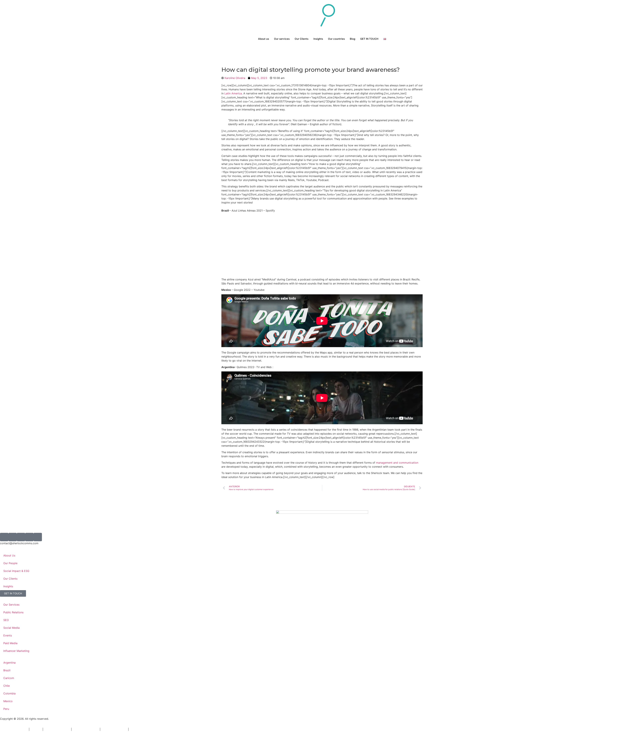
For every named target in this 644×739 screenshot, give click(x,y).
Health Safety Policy (114, 729)
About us (263, 38)
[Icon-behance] (38, 537)
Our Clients (301, 38)
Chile (6, 685)
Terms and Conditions (14, 729)
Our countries (336, 38)
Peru (6, 709)
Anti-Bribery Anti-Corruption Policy (152, 729)
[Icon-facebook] (21, 537)
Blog (352, 38)
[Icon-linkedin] (29, 537)
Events (7, 635)
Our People (10, 563)
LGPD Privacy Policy (57, 729)
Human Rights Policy (86, 729)
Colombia (9, 693)
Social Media (11, 627)
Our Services (11, 604)
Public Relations (13, 612)
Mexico (8, 701)
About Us (9, 555)
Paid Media (10, 643)
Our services (282, 38)
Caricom (8, 678)
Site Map (36, 729)
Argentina (9, 662)
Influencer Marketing (16, 651)
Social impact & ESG (16, 571)
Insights (318, 38)
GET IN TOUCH (369, 38)
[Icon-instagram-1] (12, 537)
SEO (6, 620)
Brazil (6, 670)
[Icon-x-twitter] (4, 537)
